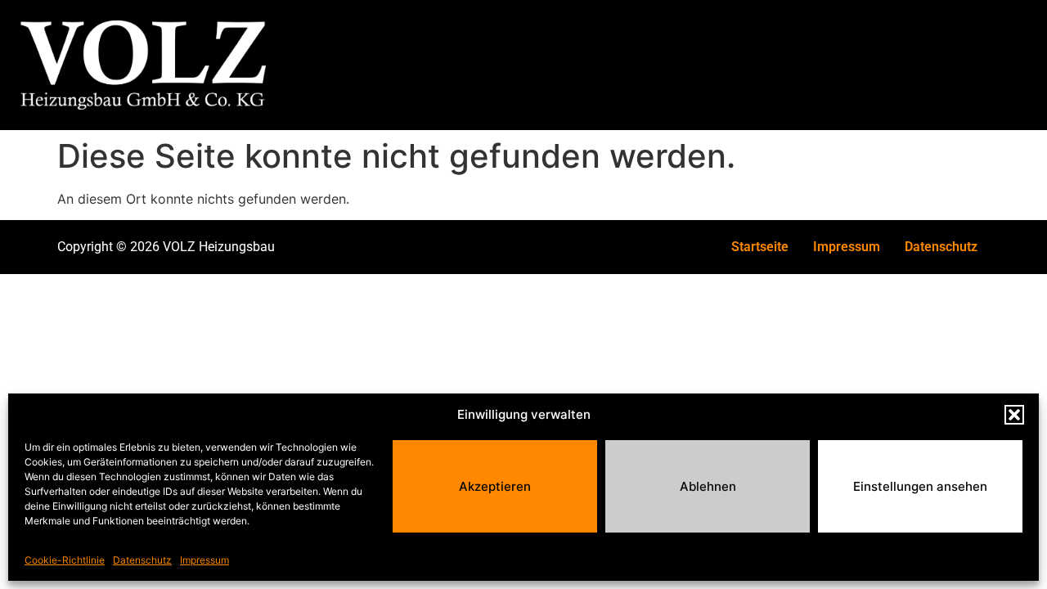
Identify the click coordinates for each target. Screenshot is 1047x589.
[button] (1014, 415)
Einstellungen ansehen (920, 486)
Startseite (760, 246)
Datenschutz (142, 560)
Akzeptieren (495, 486)
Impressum (204, 560)
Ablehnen (708, 486)
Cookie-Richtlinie (65, 560)
